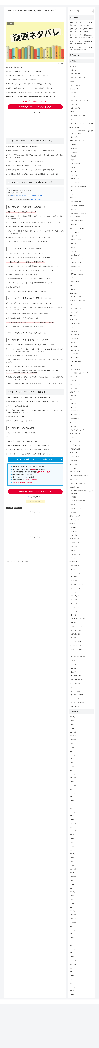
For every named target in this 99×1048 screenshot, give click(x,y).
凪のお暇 (73, 93)
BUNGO (73, 527)
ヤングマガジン (74, 354)
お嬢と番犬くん (75, 380)
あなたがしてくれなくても (79, 483)
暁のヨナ (73, 512)
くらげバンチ (73, 152)
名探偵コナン (75, 550)
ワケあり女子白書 (75, 369)
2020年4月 (73, 987)
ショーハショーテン (77, 258)
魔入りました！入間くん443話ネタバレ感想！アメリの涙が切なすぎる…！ (81, 42)
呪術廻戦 (73, 622)
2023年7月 (73, 842)
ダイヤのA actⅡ (75, 691)
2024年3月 (73, 812)
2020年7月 (73, 975)
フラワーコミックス (75, 308)
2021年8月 (73, 930)
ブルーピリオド (74, 316)
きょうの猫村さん (75, 148)
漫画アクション (74, 479)
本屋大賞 (73, 403)
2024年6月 (73, 800)
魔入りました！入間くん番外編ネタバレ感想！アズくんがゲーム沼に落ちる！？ (81, 36)
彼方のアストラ (75, 414)
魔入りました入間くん (77, 676)
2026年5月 (73, 720)
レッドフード (75, 607)
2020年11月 (73, 960)
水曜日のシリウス (75, 472)
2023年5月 (73, 850)
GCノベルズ (73, 96)
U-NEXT (73, 144)
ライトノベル (73, 365)
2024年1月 (73, 819)
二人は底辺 (75, 182)
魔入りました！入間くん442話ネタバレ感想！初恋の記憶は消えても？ (81, 48)
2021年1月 (73, 956)
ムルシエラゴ (75, 350)
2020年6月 (73, 979)
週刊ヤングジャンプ (75, 523)
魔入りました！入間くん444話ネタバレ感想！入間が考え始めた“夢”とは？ (81, 24)
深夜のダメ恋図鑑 (76, 449)
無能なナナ (74, 224)
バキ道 (73, 660)
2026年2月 (73, 724)
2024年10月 (73, 785)
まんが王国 (73, 171)
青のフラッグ (75, 418)
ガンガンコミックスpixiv (77, 228)
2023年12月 (73, 823)
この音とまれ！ (75, 255)
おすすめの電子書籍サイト (77, 141)
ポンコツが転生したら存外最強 (80, 475)
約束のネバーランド (77, 630)
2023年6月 (73, 846)
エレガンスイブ (74, 209)
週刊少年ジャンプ (75, 561)
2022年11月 (73, 873)
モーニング (73, 327)
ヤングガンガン (74, 346)
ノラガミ (73, 468)
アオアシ (73, 304)
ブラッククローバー (77, 596)
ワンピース (74, 611)
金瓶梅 (73, 167)
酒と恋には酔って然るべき (79, 213)
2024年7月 (73, 797)
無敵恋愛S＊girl (74, 487)
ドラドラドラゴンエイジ (77, 270)
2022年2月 (73, 907)
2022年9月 (73, 880)
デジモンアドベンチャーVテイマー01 (82, 123)
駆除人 (73, 437)
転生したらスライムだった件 (79, 100)
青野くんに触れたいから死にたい (81, 186)
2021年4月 (73, 945)
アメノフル (74, 577)
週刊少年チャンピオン (76, 645)
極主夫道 (73, 156)
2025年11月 (73, 736)
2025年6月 (73, 755)
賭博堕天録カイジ (76, 361)
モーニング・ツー (75, 338)
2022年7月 (73, 888)
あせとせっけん (75, 520)
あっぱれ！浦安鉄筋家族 (78, 657)
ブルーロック (75, 698)
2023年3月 (73, 857)
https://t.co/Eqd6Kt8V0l (18, 195)
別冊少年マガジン (75, 392)
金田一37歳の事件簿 (77, 201)
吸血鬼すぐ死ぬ (75, 668)
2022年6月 (73, 892)
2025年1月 (73, 774)
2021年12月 (73, 914)
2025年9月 (73, 743)
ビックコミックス (75, 293)
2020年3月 (73, 991)
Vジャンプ (73, 119)
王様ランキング (75, 323)
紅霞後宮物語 (75, 460)
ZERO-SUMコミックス (76, 127)
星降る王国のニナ (76, 74)
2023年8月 (73, 838)
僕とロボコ (74, 615)
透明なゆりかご (75, 281)
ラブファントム (75, 445)
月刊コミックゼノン (75, 422)
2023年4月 (73, 854)
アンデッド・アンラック (78, 584)
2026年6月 (73, 717)
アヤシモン (74, 580)
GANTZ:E (74, 531)
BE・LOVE (73, 66)
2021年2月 (73, 953)
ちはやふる (74, 70)
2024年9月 (73, 789)
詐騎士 (73, 194)
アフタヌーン (73, 175)
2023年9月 (73, 835)
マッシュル (74, 599)
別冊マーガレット (75, 384)
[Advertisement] (35, 16)
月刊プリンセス (74, 453)
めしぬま (73, 426)
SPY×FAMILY (10, 507)
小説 (71, 399)
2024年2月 (73, 816)
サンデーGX (73, 236)
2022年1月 (73, 911)
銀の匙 (73, 558)
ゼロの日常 (74, 546)
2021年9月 (73, 926)
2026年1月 (73, 728)
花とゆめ (72, 504)
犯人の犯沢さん (75, 554)
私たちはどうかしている (78, 77)
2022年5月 (73, 895)
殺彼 (72, 160)
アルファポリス (74, 190)
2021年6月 (73, 937)
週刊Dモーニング (75, 516)
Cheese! (72, 81)
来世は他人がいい (76, 179)
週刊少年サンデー (75, 539)
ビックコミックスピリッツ (77, 300)
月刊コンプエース (75, 433)
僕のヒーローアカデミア (78, 618)
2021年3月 (73, 949)
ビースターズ (75, 664)
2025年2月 (73, 770)
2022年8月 (73, 884)
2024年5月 (73, 804)
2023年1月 (73, 865)
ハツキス (72, 278)
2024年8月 (73, 793)
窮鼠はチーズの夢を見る (78, 115)
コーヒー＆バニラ (76, 85)
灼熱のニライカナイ (77, 626)
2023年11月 (73, 827)
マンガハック (73, 319)
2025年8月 (73, 747)
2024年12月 (73, 778)
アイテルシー (75, 565)
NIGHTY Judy (74, 112)
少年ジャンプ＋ (18, 507)
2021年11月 (73, 918)
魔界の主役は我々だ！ (77, 679)
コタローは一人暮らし (77, 297)
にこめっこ (74, 331)
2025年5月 (73, 758)
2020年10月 (73, 964)
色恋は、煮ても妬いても (78, 501)
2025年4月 (73, 762)
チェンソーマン (75, 588)
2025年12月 (73, 732)
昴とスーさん (75, 289)
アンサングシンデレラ (77, 430)
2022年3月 (73, 903)
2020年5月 (73, 983)
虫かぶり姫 (74, 137)
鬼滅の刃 (73, 637)
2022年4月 (73, 899)
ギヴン (73, 247)
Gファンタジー (74, 104)
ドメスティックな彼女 (77, 695)
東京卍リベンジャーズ (77, 702)
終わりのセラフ (75, 266)
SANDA (73, 653)
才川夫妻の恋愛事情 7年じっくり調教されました (82, 492)
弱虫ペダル (74, 672)
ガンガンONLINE (75, 217)
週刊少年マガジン (75, 683)
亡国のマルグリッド (77, 456)
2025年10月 (73, 739)
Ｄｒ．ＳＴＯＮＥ (76, 641)
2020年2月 (73, 994)
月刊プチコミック (75, 441)
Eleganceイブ (74, 89)
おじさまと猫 (75, 232)
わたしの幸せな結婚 (77, 220)
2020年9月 (73, 968)
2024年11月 (73, 781)
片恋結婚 (73, 497)
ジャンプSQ (73, 251)
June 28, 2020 (35, 199)
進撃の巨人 (74, 395)
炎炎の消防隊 (75, 706)
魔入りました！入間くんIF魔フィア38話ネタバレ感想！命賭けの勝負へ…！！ (81, 30)
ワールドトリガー (76, 262)
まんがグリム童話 (75, 163)
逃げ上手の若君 (75, 634)
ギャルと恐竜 (75, 357)
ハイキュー (74, 592)
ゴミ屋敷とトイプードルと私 (79, 373)
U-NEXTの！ (35, 501)
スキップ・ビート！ (77, 508)
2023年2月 (73, 861)
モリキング (74, 603)
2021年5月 (73, 941)
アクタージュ (75, 569)
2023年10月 (73, 831)
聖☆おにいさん (75, 342)
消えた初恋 (74, 388)
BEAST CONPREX (76, 649)
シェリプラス (73, 243)
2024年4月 (73, 808)
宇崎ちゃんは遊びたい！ (78, 274)
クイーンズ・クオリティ (78, 312)
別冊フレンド (73, 376)
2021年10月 (73, 922)
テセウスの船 (75, 335)
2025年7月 (73, 751)
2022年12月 (73, 869)
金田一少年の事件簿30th (78, 205)
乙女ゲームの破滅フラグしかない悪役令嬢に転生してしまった (82, 132)
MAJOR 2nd (75, 542)
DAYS (72, 687)
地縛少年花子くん (76, 108)
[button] (92, 11)
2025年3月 (73, 766)
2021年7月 (73, 933)
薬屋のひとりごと (76, 239)
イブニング (73, 198)
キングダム (74, 535)
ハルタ (71, 285)
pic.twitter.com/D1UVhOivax (34, 195)
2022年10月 (73, 876)
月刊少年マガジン (75, 464)
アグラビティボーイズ (77, 573)
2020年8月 (73, 972)
